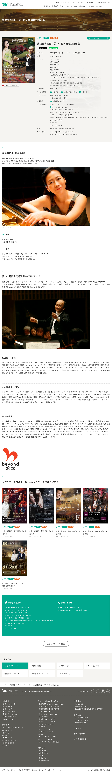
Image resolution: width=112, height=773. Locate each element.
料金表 (41, 755)
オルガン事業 (43, 716)
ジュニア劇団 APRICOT (47, 724)
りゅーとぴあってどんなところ (13, 728)
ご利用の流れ (43, 753)
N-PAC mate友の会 (81, 718)
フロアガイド (7, 738)
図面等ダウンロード (9, 740)
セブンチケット (57, 125)
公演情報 (7, 659)
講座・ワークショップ (46, 732)
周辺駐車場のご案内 (81, 706)
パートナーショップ (45, 739)
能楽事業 (42, 727)
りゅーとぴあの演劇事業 (47, 722)
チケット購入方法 (9, 711)
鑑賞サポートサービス (10, 714)
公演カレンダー (8, 709)
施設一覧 (6, 733)
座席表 (5, 735)
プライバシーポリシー (9, 770)
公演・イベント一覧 (9, 704)
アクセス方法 (79, 704)
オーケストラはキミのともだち (49, 706)
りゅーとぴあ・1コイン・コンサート (50, 714)
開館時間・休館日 (8, 743)
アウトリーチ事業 (45, 729)
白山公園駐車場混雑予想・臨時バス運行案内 (89, 709)
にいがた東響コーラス (46, 711)
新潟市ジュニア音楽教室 (47, 719)
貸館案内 (41, 747)
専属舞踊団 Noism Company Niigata (51, 704)
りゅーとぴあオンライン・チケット (63, 107)
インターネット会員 (81, 720)
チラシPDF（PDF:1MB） (11, 86)
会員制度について (58, 101)
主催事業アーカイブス (10, 716)
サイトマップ (57, 770)
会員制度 (77, 715)
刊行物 (41, 734)
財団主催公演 (7, 706)
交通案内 (77, 701)
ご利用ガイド (7, 730)
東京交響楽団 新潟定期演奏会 (49, 709)
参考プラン (42, 758)
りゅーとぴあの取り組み (48, 701)
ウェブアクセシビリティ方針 (41, 770)
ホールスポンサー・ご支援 (47, 737)
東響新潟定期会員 (81, 723)
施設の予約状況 (44, 760)
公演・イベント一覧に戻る (56, 644)
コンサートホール (56, 56)
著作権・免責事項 (24, 770)
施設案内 (5, 725)
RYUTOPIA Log (8, 719)
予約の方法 (42, 750)
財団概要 (6, 745)
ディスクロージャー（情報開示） (49, 742)
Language (103, 2)
